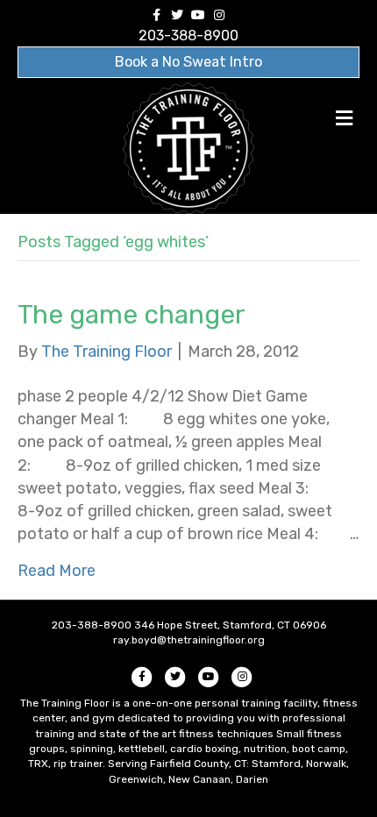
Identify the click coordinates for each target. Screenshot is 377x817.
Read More (57, 570)
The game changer (131, 314)
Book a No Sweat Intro (188, 61)
